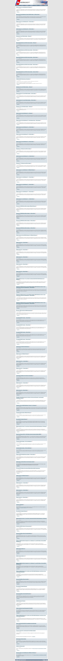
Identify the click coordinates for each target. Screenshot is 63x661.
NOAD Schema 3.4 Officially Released (22, 475)
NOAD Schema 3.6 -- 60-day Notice (22, 264)
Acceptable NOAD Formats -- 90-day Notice (23, 339)
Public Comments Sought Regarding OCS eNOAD (24, 608)
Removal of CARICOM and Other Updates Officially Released (26, 206)
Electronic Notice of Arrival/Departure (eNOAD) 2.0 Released (26, 652)
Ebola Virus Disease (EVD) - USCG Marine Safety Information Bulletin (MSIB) (28, 434)
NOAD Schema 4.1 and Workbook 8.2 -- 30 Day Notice (25, 21)
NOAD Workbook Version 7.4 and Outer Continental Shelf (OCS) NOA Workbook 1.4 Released (31, 426)
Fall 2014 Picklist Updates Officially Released (23, 412)
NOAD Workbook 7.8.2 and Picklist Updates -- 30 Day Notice (26, 93)
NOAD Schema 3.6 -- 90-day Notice (22, 271)
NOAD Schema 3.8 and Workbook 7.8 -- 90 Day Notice (25, 141)
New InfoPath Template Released (21, 419)
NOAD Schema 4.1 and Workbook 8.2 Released (24, 7)
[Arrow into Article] (16, 19)
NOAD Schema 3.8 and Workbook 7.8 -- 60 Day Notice (25, 134)
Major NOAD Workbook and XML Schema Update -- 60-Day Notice (27, 57)
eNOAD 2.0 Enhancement (20, 646)
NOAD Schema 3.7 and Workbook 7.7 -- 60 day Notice (25, 184)
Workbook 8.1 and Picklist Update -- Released (23, 36)
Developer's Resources (23, 507)
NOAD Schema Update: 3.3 (20, 548)
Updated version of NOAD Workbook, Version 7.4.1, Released (26, 405)
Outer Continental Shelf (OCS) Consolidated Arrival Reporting (26, 623)
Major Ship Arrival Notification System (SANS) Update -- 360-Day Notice (27, 14)
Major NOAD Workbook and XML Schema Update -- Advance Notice (27, 71)
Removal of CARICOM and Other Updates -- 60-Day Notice (25, 220)
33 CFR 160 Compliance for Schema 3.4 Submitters (24, 375)
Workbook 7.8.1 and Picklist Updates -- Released (24, 106)
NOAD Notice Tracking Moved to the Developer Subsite (25, 461)
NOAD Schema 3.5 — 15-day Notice (22, 361)
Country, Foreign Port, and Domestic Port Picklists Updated (26, 630)
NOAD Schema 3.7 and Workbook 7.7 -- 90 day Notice (25, 191)
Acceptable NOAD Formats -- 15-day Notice (23, 317)
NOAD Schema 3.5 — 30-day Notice (22, 368)
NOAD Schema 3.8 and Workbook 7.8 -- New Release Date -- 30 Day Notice (28, 120)
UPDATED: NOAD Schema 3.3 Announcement (23, 526)
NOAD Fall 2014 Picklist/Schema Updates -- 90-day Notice (25, 454)
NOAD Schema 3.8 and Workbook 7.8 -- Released (24, 113)
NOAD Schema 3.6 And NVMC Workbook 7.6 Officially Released (26, 235)
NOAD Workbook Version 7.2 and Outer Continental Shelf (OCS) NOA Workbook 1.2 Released (31, 518)
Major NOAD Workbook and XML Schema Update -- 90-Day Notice (27, 64)
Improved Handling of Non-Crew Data (22, 579)
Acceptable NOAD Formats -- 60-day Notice (23, 332)
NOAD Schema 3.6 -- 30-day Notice (22, 249)
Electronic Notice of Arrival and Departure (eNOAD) (39, 648)
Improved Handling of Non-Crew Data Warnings (24, 533)
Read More (18, 19)
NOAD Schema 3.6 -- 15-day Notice (22, 242)
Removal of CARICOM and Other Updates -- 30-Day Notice (25, 213)
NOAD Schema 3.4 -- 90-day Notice (22, 497)
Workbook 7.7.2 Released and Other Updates (23, 148)
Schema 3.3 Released (19, 504)
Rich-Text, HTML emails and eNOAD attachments (24, 310)
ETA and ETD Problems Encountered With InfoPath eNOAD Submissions (28, 468)
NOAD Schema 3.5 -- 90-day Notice (22, 390)
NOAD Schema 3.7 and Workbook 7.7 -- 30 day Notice (25, 177)
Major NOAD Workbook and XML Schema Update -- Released (26, 42)
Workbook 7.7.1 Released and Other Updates (23, 163)
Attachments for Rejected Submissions (22, 346)
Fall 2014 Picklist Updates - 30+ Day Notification (24, 441)
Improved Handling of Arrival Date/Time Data (23, 593)
